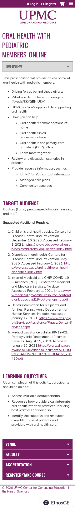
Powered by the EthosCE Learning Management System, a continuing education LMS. (56, 502)
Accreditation (19, 465)
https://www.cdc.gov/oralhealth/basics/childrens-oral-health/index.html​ (41, 246)
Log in (34, 4)
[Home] (37, 15)
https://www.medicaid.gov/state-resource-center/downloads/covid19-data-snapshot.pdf (41, 294)
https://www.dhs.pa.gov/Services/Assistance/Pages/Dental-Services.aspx (41, 322)
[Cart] (62, 6)
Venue (11, 444)
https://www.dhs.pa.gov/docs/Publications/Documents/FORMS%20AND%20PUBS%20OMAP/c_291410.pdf (41, 351)
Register (50, 4)
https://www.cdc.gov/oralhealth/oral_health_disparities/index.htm (41, 267)
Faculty (13, 454)
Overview (14, 66)
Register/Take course (25, 475)
